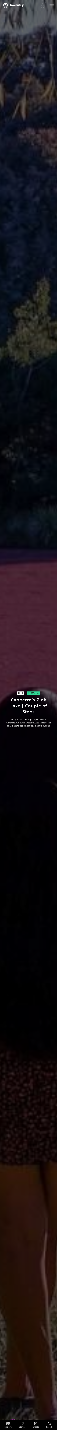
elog (20, 693)
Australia (33, 693)
